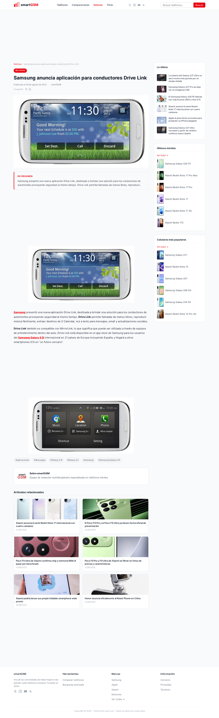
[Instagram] (134, 5)
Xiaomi (115, 689)
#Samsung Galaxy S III (109, 460)
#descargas (39, 460)
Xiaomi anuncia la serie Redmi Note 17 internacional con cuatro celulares (184, 109)
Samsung (19, 312)
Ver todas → (118, 699)
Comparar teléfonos (73, 680)
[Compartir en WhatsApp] (30, 89)
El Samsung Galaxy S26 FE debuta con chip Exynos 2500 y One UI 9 (185, 98)
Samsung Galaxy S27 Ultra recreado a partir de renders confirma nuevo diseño (182, 131)
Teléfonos (62, 4)
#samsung (88, 460)
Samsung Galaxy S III (31, 337)
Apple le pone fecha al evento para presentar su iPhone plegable (185, 119)
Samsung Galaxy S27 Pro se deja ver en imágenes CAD (185, 88)
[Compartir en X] (26, 89)
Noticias (98, 4)
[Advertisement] (81, 218)
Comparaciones (80, 4)
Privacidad (165, 684)
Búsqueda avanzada (73, 684)
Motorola (116, 694)
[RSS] (143, 5)
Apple (115, 684)
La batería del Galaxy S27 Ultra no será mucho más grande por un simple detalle (185, 78)
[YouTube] (139, 5)
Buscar (199, 5)
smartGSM (56, 84)
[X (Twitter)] (129, 5)
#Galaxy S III (56, 460)
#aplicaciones (22, 460)
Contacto (165, 680)
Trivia (110, 4)
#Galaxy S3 (73, 460)
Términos (165, 689)
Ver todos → (162, 155)
